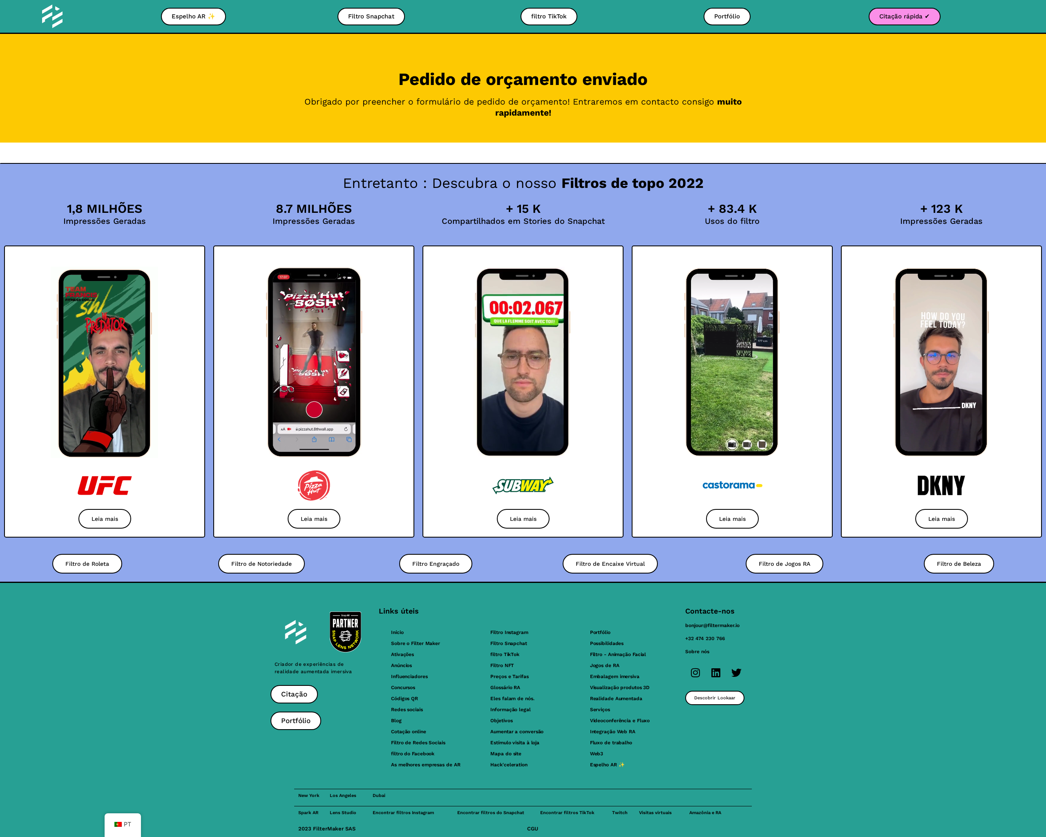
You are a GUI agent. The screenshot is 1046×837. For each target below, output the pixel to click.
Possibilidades (607, 643)
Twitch (620, 812)
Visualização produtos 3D (620, 687)
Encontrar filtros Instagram (403, 812)
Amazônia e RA (705, 812)
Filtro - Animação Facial (618, 654)
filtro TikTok (504, 654)
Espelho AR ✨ (607, 765)
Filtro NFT (502, 665)
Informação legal (510, 709)
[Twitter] (736, 672)
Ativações (402, 654)
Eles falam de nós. (512, 698)
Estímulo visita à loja (514, 742)
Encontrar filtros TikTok (567, 812)
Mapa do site (505, 754)
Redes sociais (407, 709)
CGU (532, 829)
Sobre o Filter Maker (415, 643)
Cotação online (408, 731)
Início (397, 632)
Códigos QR (404, 698)
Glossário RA (505, 687)
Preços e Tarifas (509, 676)
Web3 (596, 754)
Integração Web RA (612, 731)
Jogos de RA (604, 665)
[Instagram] (695, 672)
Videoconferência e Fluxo (620, 720)
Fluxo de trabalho (611, 742)
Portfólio (600, 632)
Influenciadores (409, 676)
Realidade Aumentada (616, 698)
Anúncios (401, 665)
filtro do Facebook (412, 754)
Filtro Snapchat (508, 643)
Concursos (403, 687)
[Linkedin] (716, 672)
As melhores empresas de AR (425, 765)
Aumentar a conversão (516, 731)
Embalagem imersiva (614, 676)
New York (309, 795)
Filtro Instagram (509, 632)
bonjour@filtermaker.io (712, 625)
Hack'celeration (508, 765)
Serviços (600, 709)
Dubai (379, 795)
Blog (396, 720)
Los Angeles (343, 795)
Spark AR (308, 812)
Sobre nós (697, 651)
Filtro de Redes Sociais (418, 742)
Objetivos (501, 720)
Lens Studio (343, 812)
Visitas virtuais (655, 812)
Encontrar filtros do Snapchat (490, 812)
